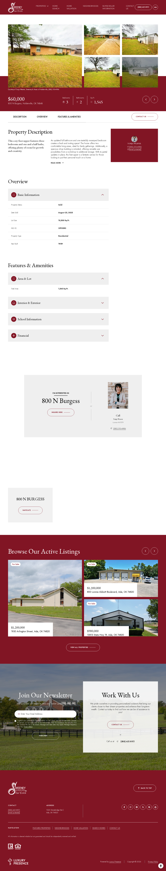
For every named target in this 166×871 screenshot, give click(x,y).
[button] (145, 117)
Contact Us (130, 7)
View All (140, 72)
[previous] (145, 551)
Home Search (55, 7)
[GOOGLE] (149, 807)
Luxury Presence (115, 861)
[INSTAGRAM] (130, 807)
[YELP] (143, 807)
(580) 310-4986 (135, 146)
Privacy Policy (28, 727)
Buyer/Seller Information (109, 7)
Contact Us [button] (115, 828)
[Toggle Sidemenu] (155, 7)
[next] (154, 551)
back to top (146, 788)
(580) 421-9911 (143, 7)
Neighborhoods (90, 6)
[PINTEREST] (136, 807)
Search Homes (98, 828)
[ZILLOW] (155, 807)
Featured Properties (41, 828)
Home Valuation (71, 7)
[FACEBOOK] (124, 807)
